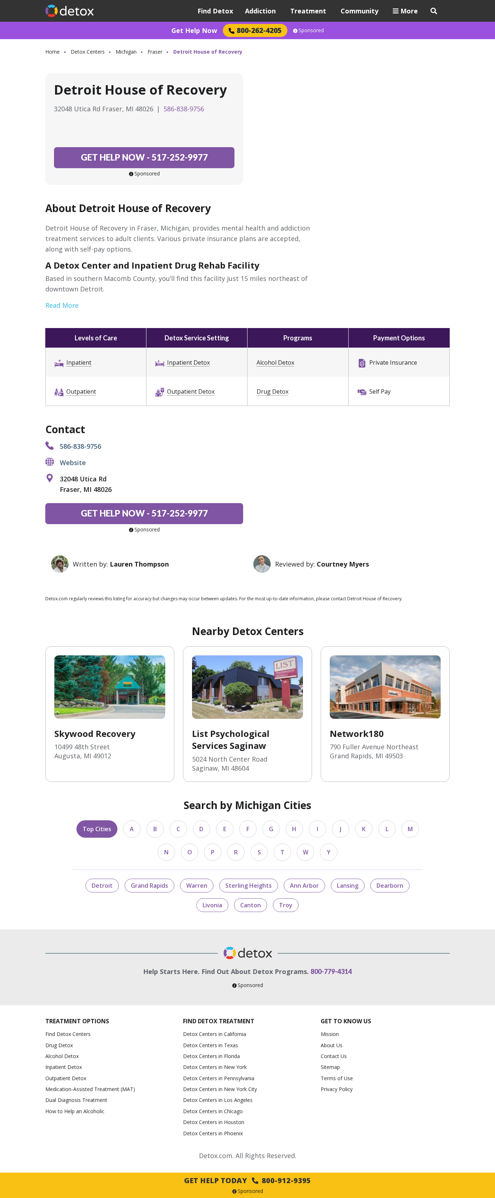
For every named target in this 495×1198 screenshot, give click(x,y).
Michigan (126, 51)
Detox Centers (88, 51)
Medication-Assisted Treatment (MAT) (90, 1089)
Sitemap (330, 1067)
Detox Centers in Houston (213, 1122)
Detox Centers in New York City (220, 1089)
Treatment (308, 11)
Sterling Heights (248, 886)
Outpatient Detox (191, 391)
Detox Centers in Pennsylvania (218, 1078)
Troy (285, 905)
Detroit (102, 886)
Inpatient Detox (188, 362)
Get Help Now (194, 30)
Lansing (347, 886)
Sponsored (311, 30)
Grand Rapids (149, 886)
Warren (196, 886)
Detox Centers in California (214, 1034)
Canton (250, 905)
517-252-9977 (144, 157)
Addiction (260, 11)
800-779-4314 (331, 971)
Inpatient (78, 362)
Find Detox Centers (68, 1034)
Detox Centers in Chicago (213, 1111)
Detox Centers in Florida (211, 1056)
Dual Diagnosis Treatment (76, 1100)
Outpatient (81, 391)
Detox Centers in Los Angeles (218, 1100)
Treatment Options (77, 1021)
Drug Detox (272, 391)
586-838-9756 (183, 108)
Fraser (154, 51)
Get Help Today (247, 1180)
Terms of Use (337, 1078)
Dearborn (390, 886)
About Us (331, 1045)
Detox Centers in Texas (210, 1045)
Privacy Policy (337, 1089)
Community (359, 11)
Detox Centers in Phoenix (213, 1133)
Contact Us (334, 1056)
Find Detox (215, 11)
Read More (62, 305)
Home (52, 51)
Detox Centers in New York (215, 1067)
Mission (330, 1034)
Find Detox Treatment (218, 1021)
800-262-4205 (259, 30)
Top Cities (97, 829)
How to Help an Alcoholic (74, 1111)
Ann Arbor (304, 886)
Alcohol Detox (275, 362)
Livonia (212, 905)
